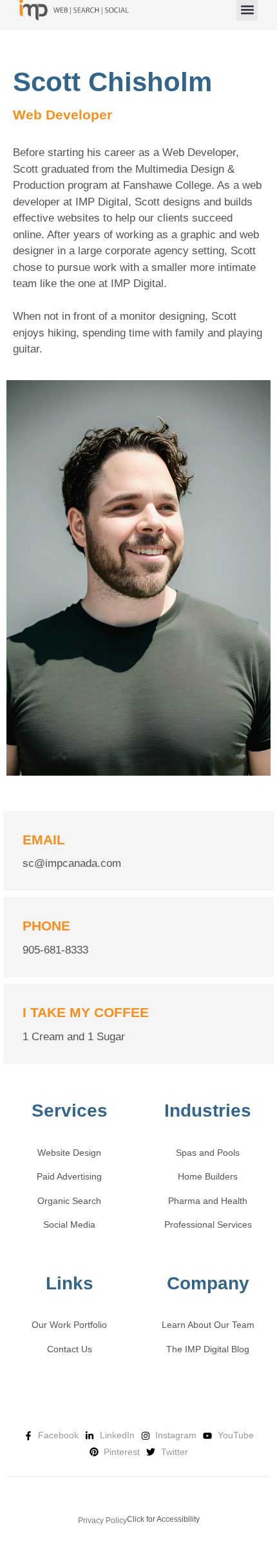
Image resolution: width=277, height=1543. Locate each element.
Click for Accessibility (163, 1519)
